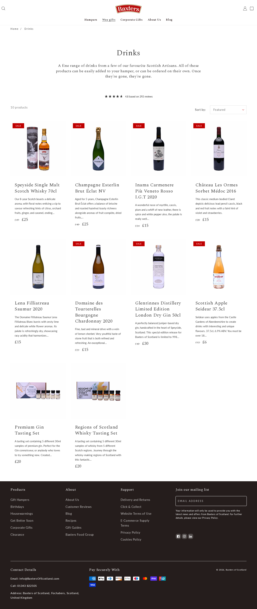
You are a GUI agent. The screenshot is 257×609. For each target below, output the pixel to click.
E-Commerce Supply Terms (135, 523)
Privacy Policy (130, 532)
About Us (72, 500)
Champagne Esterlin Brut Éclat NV (97, 188)
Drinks (29, 28)
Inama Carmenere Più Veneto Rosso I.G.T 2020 (154, 191)
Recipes (71, 520)
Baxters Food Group (80, 534)
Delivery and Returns (135, 500)
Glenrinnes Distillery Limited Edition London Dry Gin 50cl (158, 309)
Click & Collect (131, 507)
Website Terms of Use (136, 513)
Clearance (17, 534)
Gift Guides (73, 527)
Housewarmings (21, 513)
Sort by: (200, 109)
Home (14, 28)
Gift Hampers (19, 500)
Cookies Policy (131, 539)
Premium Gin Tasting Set (29, 430)
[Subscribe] (242, 501)
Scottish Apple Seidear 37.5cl (211, 306)
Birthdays (17, 507)
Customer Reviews (79, 507)
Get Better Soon (21, 520)
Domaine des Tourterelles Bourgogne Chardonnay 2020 (94, 312)
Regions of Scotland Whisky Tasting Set (96, 430)
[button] (3, 8)
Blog (69, 513)
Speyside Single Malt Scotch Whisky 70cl (37, 188)
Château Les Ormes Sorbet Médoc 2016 (216, 188)
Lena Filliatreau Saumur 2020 (32, 306)
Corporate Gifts (21, 527)
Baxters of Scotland (236, 569)
